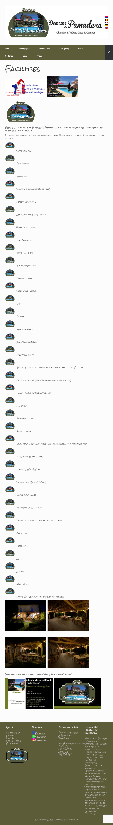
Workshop (9, 56)
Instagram (41, 740)
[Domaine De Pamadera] (56, 22)
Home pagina (24, 49)
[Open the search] (109, 52)
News (80, 49)
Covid (25, 56)
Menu (7, 49)
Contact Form (44, 49)
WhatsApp (40, 737)
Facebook (40, 733)
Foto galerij (64, 49)
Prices (39, 56)
